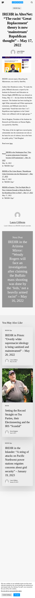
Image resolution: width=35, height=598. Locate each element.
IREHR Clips (16, 8)
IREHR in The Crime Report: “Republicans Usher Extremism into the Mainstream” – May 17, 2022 (17, 174)
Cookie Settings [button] (7, 595)
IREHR (7, 405)
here (11, 143)
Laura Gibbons (20, 51)
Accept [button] (17, 595)
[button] (3, 2)
